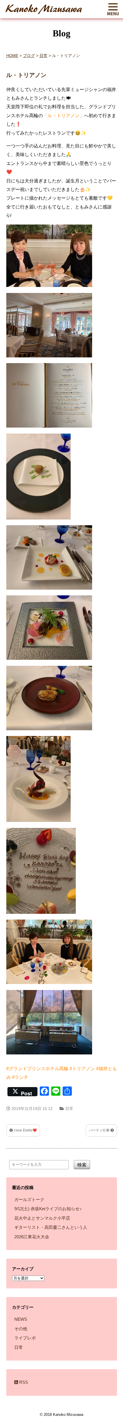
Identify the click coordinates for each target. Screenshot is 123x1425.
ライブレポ (25, 1337)
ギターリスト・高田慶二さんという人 (50, 1227)
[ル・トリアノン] (51, 358)
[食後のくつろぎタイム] (51, 985)
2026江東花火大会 (31, 1236)
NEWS (20, 1319)
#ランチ (20, 1077)
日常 (69, 1108)
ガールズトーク (29, 1199)
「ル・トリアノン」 (63, 115)
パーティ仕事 (99, 1130)
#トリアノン (82, 1068)
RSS (23, 1382)
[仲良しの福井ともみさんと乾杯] (51, 288)
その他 (20, 1328)
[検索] (88, 1183)
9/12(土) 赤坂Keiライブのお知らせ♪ (48, 1208)
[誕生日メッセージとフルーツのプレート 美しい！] (42, 915)
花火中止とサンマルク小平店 (42, 1218)
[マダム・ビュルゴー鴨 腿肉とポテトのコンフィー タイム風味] (51, 731)
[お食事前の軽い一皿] (40, 520)
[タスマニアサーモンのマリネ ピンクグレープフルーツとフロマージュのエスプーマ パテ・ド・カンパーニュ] (51, 590)
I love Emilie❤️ (25, 1130)
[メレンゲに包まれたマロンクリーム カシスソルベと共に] (40, 823)
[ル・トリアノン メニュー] (51, 428)
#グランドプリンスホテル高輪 (37, 1068)
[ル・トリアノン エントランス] (51, 1055)
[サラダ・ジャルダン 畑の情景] (51, 661)
